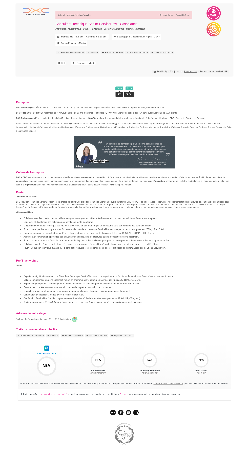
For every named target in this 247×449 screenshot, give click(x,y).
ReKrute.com (190, 71)
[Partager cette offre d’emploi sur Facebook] (121, 412)
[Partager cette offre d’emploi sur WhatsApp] (113, 412)
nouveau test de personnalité (54, 394)
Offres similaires (166, 15)
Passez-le (124, 394)
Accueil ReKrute (182, 15)
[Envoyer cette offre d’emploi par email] (128, 412)
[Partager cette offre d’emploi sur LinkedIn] (136, 412)
